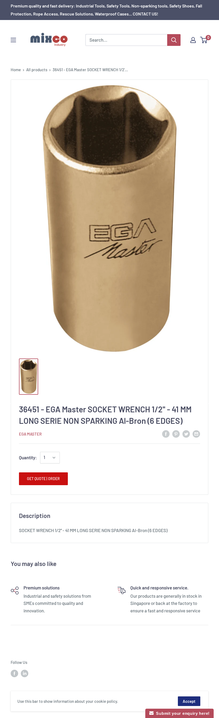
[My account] (193, 40)
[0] (204, 40)
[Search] (174, 40)
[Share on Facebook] (166, 433)
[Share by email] (196, 433)
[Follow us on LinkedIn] (24, 673)
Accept (189, 701)
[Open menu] (13, 40)
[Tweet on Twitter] (186, 433)
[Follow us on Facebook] (14, 673)
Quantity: (28, 457)
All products (36, 69)
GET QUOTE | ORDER (43, 478)
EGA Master (30, 434)
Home (16, 69)
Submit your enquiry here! (182, 713)
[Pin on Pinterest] (176, 433)
